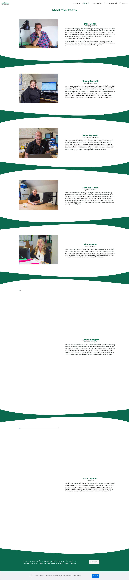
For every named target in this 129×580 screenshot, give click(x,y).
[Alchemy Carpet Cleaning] (5, 3)
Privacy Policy (76, 575)
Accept (95, 575)
